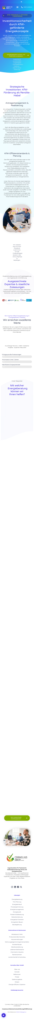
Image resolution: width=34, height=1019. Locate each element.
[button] (21, 2)
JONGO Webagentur (21, 1012)
